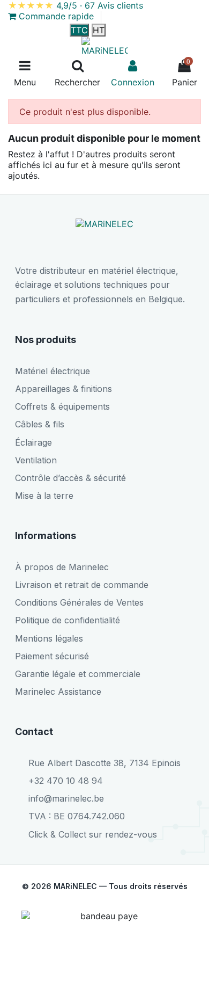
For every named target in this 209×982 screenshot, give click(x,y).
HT (98, 30)
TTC (79, 30)
